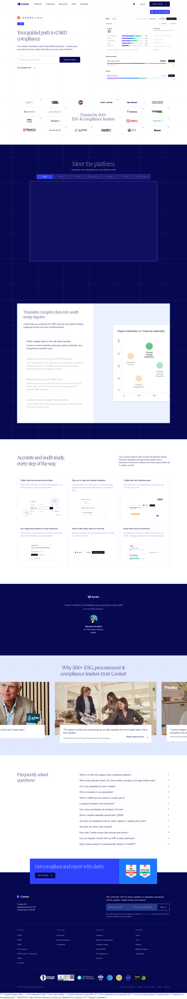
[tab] (45, 177)
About (137, 935)
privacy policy (146, 914)
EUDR (19, 935)
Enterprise (60, 935)
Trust (137, 940)
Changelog (139, 954)
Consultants (61, 945)
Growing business (63, 940)
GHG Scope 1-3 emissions (27, 954)
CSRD (19, 945)
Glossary (99, 958)
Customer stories (102, 945)
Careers (138, 945)
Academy (99, 935)
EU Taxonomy (22, 949)
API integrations (102, 954)
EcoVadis (20, 963)
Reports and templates (104, 940)
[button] (38, 4)
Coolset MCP (101, 949)
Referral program (141, 949)
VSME (19, 958)
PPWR (19, 940)
